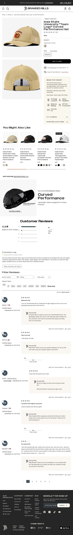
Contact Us (17, 501)
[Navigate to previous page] (23, 481)
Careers (27, 501)
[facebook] (44, 512)
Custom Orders (37, 504)
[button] (22, 37)
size (4, 284)
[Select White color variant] (61, 165)
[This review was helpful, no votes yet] (65, 329)
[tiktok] (54, 512)
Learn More (64, 72)
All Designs (6, 506)
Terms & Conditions (22, 526)
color (24, 286)
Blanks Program (37, 499)
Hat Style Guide (7, 511)
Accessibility (17, 510)
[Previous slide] (4, 3)
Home (3, 15)
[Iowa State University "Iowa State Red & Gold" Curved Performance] (27, 139)
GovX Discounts (29, 515)
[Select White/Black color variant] (56, 165)
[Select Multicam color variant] (41, 165)
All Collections (7, 509)
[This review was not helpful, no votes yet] (68, 329)
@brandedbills (21, 176)
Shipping (16, 504)
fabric (13, 286)
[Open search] (7, 9)
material (31, 286)
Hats (4, 500)
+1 (51, 165)
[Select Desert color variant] (45, 46)
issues (19, 286)
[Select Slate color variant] (47, 165)
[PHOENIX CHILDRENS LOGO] (48, 528)
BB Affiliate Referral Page (28, 507)
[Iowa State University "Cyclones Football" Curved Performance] (45, 139)
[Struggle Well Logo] (40, 528)
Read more (41, 453)
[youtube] (59, 512)
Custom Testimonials (38, 512)
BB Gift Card (6, 514)
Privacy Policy (15, 526)
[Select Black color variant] (39, 165)
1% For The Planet (27, 512)
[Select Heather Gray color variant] (49, 165)
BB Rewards (28, 504)
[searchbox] (8, 277)
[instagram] (49, 512)
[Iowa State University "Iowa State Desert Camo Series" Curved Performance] (10, 139)
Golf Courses (37, 517)
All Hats (10, 15)
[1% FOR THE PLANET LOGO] (33, 528)
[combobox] (27, 277)
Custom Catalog (37, 508)
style (37, 286)
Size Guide (53, 51)
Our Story (27, 499)
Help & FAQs (17, 499)
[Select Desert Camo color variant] (4, 165)
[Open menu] (3, 9)
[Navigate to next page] (49, 481)
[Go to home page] (5, 528)
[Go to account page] (65, 9)
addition (43, 286)
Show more (51, 286)
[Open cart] (70, 9)
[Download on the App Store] (64, 528)
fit (8, 286)
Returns (16, 507)
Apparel (5, 503)
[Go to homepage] (36, 9)
